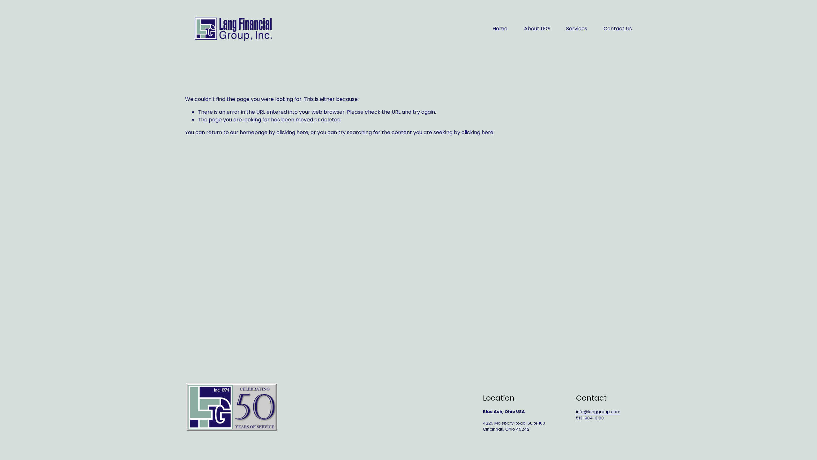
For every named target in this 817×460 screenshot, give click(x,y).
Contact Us (617, 28)
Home (499, 28)
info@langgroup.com (598, 412)
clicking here (292, 132)
